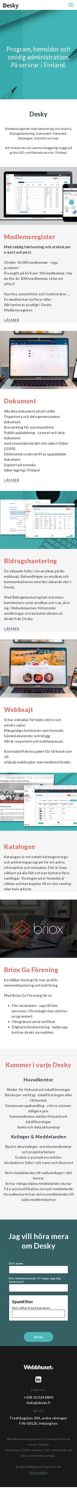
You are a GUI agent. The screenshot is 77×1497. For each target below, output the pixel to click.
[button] (71, 5)
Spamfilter (22, 1301)
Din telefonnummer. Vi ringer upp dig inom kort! (34, 1280)
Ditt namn (16, 1263)
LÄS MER (11, 320)
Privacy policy (38, 1472)
